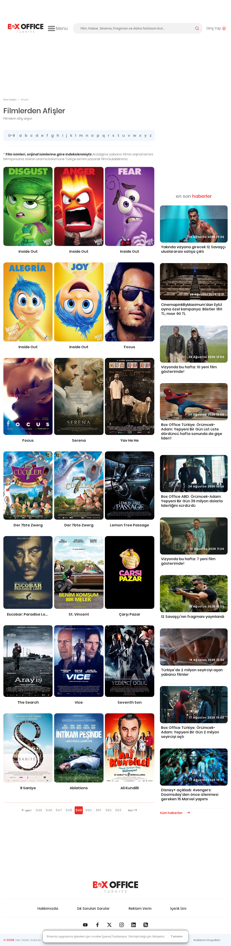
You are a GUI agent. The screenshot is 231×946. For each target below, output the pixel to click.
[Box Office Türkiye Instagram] (122, 925)
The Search (28, 702)
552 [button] (108, 810)
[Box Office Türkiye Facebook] (97, 925)
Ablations (79, 788)
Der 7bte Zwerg (28, 525)
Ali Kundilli (129, 788)
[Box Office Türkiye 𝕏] (109, 925)
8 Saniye (28, 788)
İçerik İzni (178, 908)
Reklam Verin (140, 908)
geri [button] (28, 810)
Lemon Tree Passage (129, 525)
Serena (79, 441)
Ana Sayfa (9, 99)
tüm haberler (171, 813)
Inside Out (28, 252)
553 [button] (118, 810)
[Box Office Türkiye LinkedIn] (134, 925)
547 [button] (59, 810)
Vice (79, 702)
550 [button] (88, 810)
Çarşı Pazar (129, 614)
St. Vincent (79, 614)
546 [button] (49, 810)
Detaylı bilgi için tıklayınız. (147, 936)
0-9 (11, 135)
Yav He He (129, 441)
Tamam (176, 936)
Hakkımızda (47, 908)
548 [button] (69, 810)
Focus (129, 347)
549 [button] (79, 810)
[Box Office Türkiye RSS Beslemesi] (146, 925)
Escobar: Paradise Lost (28, 614)
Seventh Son (130, 702)
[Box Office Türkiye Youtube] (85, 925)
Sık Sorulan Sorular (93, 908)
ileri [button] (131, 810)
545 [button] (39, 810)
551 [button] (98, 810)
